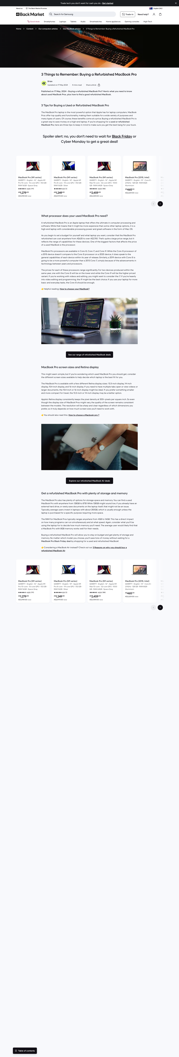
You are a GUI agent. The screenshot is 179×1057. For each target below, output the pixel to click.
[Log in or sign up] (154, 14)
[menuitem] (49, 21)
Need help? (143, 14)
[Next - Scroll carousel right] (160, 203)
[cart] (160, 14)
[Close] (174, 1025)
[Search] (51, 14)
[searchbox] (84, 14)
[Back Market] (30, 14)
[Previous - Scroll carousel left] (153, 203)
